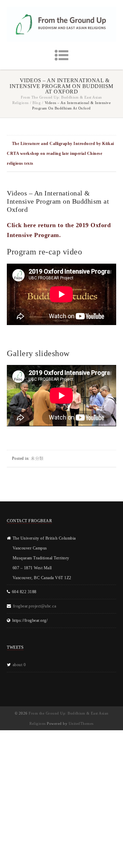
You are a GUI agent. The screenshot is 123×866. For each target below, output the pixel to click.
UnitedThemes (81, 723)
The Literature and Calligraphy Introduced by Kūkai (63, 143)
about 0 (19, 664)
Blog (36, 103)
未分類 (37, 458)
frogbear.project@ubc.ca (34, 606)
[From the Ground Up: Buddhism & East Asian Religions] (61, 24)
